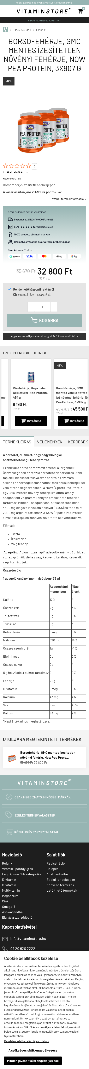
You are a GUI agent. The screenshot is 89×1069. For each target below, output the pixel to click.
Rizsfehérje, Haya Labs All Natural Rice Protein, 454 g (22, 392)
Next (83, 393)
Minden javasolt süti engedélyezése (33, 1061)
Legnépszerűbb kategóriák (21, 874)
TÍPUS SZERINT (22, 29)
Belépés (53, 869)
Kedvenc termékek (60, 885)
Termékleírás (17, 441)
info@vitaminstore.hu (28, 938)
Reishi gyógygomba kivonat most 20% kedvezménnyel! (44, 2)
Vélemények (49, 441)
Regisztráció (56, 863)
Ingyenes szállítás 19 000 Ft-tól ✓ (45, 20)
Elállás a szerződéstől (17, 917)
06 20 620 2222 (22, 948)
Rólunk (7, 863)
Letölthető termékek (62, 890)
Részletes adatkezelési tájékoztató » (26, 1041)
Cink (5, 901)
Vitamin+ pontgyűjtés (17, 869)
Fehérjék (41, 29)
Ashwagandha (12, 912)
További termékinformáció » (68, 198)
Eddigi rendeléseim (61, 879)
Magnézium (10, 896)
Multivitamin (11, 890)
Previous (6, 393)
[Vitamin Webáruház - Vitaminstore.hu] (6, 30)
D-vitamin (9, 879)
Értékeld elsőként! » (15, 172)
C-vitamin (9, 885)
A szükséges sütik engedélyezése (33, 1050)
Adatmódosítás (58, 874)
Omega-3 (8, 906)
